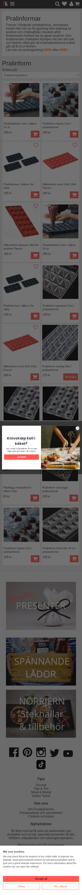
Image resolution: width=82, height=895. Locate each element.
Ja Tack (21, 457)
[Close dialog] (77, 428)
